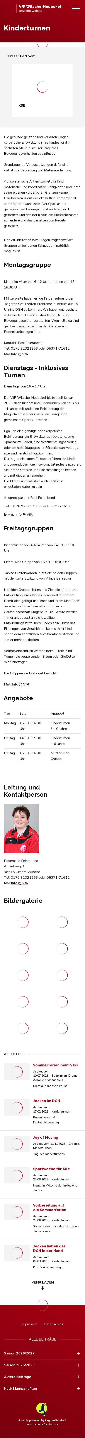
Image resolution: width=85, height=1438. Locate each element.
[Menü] (75, 8)
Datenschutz (53, 1324)
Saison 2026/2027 (19, 1353)
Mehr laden (42, 1282)
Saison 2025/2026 (19, 1365)
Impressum (30, 1324)
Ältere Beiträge (17, 1376)
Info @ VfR (19, 354)
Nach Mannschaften (20, 1388)
